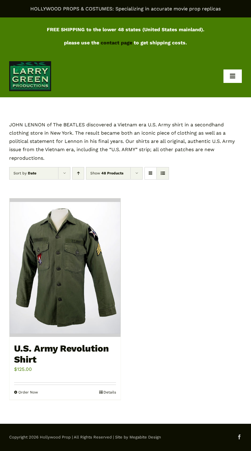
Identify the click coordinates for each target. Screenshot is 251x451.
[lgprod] (30, 63)
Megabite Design (145, 437)
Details (109, 392)
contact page (116, 43)
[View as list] (163, 173)
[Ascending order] (78, 173)
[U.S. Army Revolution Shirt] (65, 267)
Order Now (28, 392)
